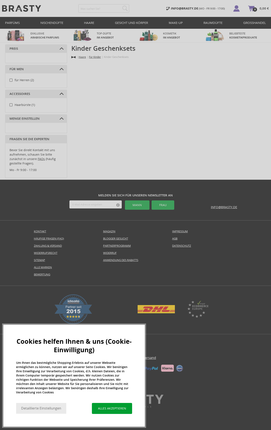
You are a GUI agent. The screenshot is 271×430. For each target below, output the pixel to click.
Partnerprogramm (117, 246)
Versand (149, 358)
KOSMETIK (171, 35)
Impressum (180, 231)
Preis (14, 49)
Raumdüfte (213, 23)
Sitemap (39, 260)
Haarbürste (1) (25, 105)
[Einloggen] (236, 8)
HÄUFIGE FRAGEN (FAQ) (49, 238)
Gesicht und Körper (131, 23)
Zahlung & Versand (48, 246)
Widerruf (110, 253)
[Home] (73, 57)
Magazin (109, 231)
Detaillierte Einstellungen (41, 408)
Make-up (176, 23)
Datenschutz (181, 246)
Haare (89, 23)
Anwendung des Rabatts (120, 260)
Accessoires (20, 94)
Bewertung (42, 274)
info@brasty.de (224, 207)
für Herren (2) (24, 80)
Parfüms (12, 23)
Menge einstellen (25, 118)
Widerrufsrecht (45, 253)
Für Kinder (95, 57)
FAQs (41, 159)
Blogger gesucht (115, 238)
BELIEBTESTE (243, 35)
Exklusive (44, 35)
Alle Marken (43, 267)
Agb (174, 238)
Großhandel (254, 23)
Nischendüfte (51, 23)
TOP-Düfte (105, 35)
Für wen (17, 69)
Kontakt (40, 231)
